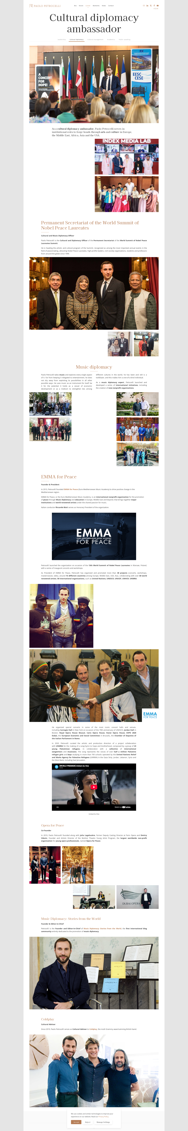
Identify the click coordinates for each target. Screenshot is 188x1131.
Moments (96, 6)
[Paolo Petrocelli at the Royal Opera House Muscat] (45, 865)
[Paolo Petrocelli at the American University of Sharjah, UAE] (127, 616)
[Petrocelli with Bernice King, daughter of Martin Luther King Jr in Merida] (146, 344)
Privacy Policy (103, 1117)
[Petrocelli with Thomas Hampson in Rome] (50, 897)
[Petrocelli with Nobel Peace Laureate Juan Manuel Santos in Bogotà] (41, 344)
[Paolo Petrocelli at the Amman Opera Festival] (110, 865)
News (104, 6)
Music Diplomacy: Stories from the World (102, 928)
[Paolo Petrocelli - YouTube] (158, 5)
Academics (111, 39)
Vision (81, 6)
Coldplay (93, 1029)
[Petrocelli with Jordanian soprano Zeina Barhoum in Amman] (94, 897)
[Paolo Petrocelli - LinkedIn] (147, 5)
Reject (87, 1122)
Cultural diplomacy (77, 39)
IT (154, 8)
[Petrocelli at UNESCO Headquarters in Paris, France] (61, 194)
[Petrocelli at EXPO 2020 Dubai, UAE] (127, 157)
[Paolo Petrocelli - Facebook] (154, 5)
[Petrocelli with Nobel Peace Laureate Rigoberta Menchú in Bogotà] (120, 344)
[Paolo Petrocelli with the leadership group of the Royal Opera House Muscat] (138, 429)
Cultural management (95, 39)
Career (88, 6)
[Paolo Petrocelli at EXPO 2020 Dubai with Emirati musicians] (94, 404)
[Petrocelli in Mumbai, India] (61, 157)
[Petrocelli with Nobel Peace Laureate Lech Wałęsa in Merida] (68, 344)
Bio (75, 6)
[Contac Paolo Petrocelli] (144, 5)
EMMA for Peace (71, 489)
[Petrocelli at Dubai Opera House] (138, 897)
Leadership (62, 39)
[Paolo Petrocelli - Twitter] (151, 5)
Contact (111, 6)
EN (157, 8)
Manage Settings (103, 1122)
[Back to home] (45, 5)
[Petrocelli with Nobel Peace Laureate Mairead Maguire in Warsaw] (94, 344)
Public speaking (124, 39)
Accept (76, 1122)
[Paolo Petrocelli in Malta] (61, 616)
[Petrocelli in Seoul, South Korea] (127, 194)
